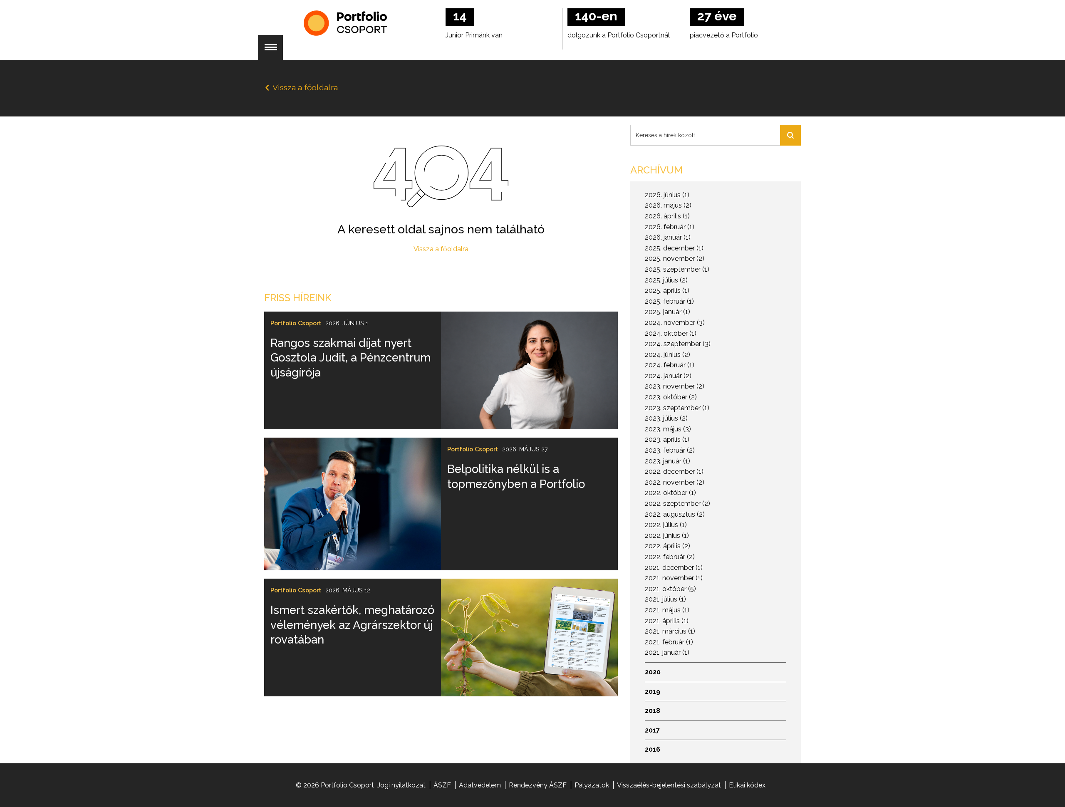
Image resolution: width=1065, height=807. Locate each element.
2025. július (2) (666, 280)
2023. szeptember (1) (677, 408)
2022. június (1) (667, 536)
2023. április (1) (667, 439)
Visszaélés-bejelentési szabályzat (669, 785)
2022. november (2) (674, 482)
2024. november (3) (675, 323)
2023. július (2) (666, 418)
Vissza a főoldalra (441, 249)
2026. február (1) (669, 227)
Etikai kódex (747, 785)
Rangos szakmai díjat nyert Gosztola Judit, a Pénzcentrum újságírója (350, 357)
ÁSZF (442, 785)
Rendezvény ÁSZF (538, 785)
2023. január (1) (667, 461)
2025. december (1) (674, 248)
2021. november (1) (674, 578)
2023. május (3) (668, 429)
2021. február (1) (669, 642)
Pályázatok (592, 785)
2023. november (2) (674, 386)
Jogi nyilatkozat (401, 785)
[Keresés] (790, 135)
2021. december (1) (674, 568)
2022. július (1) (666, 525)
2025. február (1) (669, 301)
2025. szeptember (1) (677, 269)
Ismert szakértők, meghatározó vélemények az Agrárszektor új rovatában (352, 624)
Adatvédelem (480, 785)
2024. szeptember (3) (678, 344)
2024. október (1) (670, 333)
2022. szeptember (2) (677, 503)
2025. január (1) (667, 312)
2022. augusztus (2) (675, 514)
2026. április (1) (667, 216)
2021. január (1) (667, 652)
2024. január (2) (668, 376)
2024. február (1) (669, 365)
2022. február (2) (670, 557)
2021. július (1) (665, 599)
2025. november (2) (674, 258)
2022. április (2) (667, 546)
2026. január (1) (668, 237)
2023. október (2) (671, 397)
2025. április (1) (667, 291)
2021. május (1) (667, 610)
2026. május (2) (668, 205)
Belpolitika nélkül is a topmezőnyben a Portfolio (516, 476)
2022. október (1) (670, 493)
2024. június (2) (667, 355)
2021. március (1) (670, 631)
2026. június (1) (667, 195)
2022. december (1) (674, 471)
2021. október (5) (670, 589)
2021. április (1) (667, 621)
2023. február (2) (670, 450)
